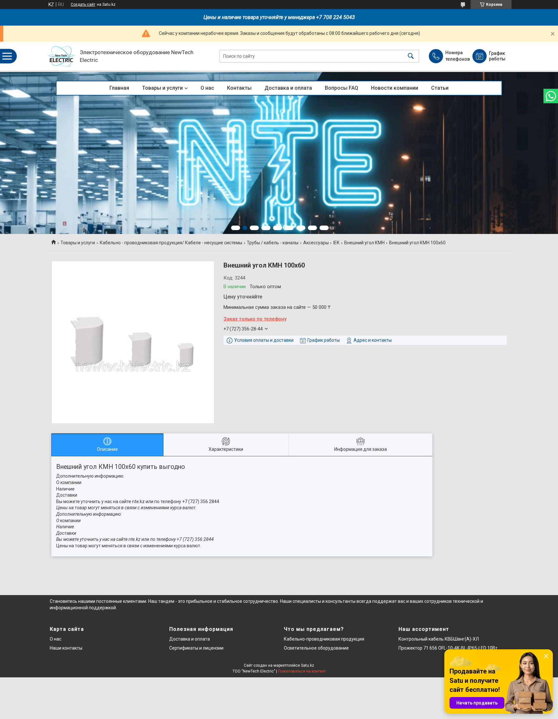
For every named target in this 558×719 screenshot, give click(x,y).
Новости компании (394, 88)
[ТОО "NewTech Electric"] (61, 56)
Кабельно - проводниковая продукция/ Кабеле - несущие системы (171, 242)
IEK (336, 242)
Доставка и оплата (288, 88)
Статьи (440, 88)
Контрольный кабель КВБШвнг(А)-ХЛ (438, 639)
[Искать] (410, 56)
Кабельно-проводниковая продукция (324, 639)
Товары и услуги (162, 88)
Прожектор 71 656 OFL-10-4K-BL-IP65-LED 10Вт (448, 648)
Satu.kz (307, 665)
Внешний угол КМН (364, 242)
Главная (119, 88)
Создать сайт (83, 4)
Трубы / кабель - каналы (272, 242)
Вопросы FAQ (341, 88)
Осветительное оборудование (316, 648)
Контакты (239, 88)
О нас (207, 88)
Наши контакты (66, 648)
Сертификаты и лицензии (196, 648)
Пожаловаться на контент (302, 671)
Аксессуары (316, 242)
